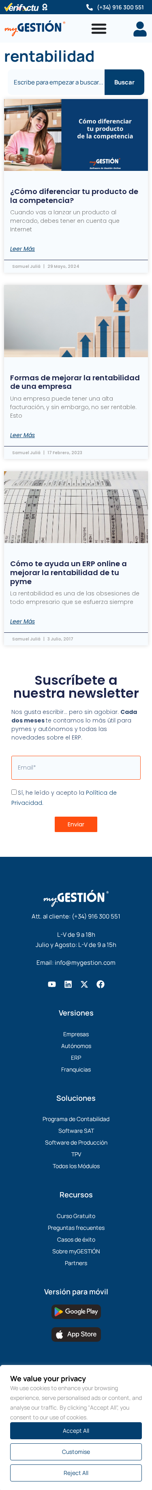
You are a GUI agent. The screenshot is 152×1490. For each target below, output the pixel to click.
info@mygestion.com (85, 962)
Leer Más (22, 249)
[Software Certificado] (44, 7)
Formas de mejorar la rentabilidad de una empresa (75, 382)
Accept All (76, 1430)
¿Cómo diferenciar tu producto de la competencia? (74, 195)
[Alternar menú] (99, 28)
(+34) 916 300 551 (120, 7)
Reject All (76, 1473)
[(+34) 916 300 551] (89, 7)
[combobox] (56, 82)
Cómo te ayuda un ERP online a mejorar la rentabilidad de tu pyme (68, 572)
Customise (76, 1451)
